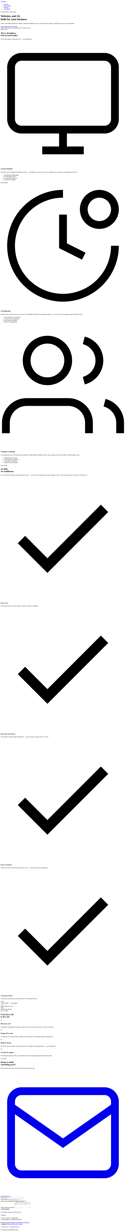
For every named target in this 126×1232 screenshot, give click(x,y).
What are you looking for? (8, 1201)
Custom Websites (10, 1222)
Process (6, 7)
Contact (20, 1224)
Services (6, 4)
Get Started (7, 9)
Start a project (4, 26)
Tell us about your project (7, 1207)
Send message (5, 1209)
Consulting (26, 1222)
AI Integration (19, 1222)
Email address (4, 1199)
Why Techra (7, 6)
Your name (4, 1198)
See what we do (12, 26)
